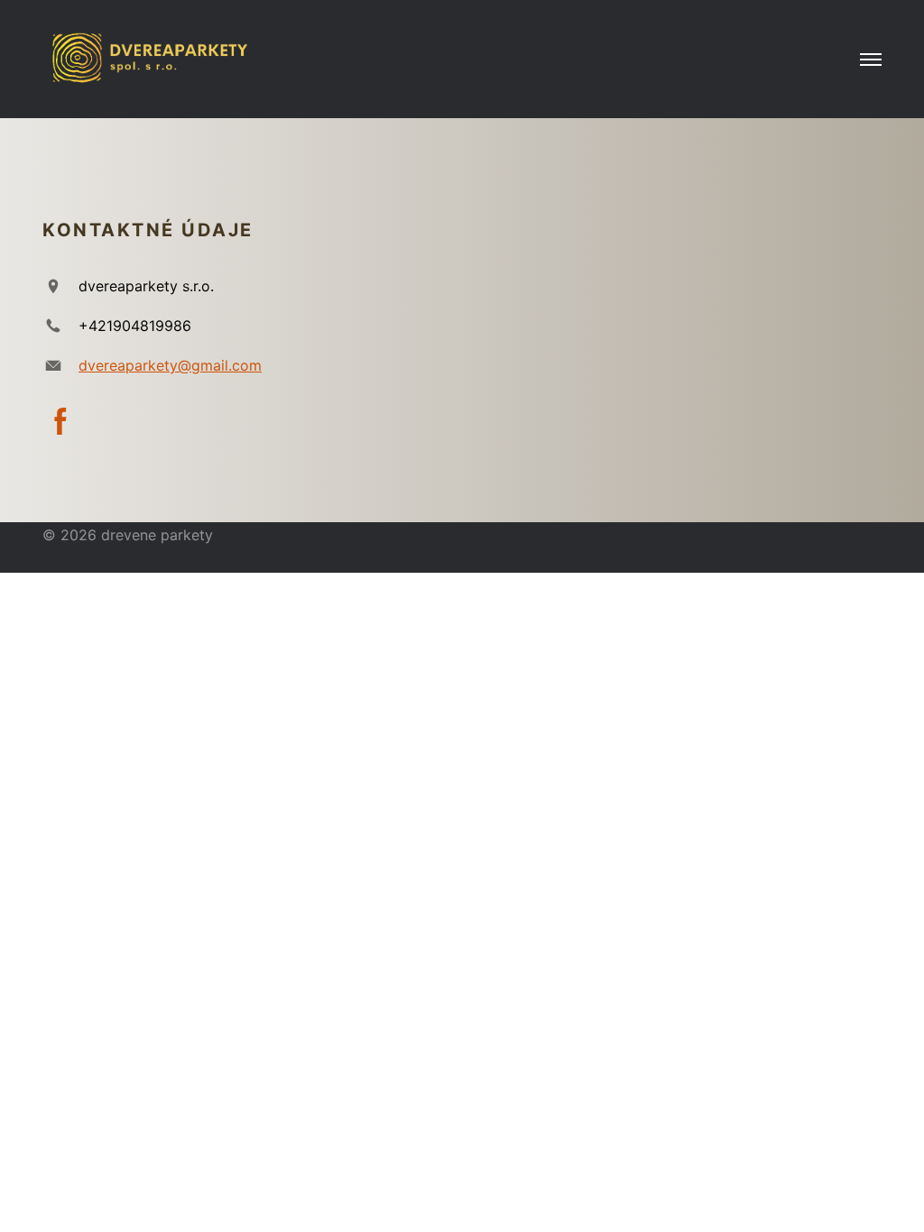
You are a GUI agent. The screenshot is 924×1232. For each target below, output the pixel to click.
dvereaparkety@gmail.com (170, 365)
